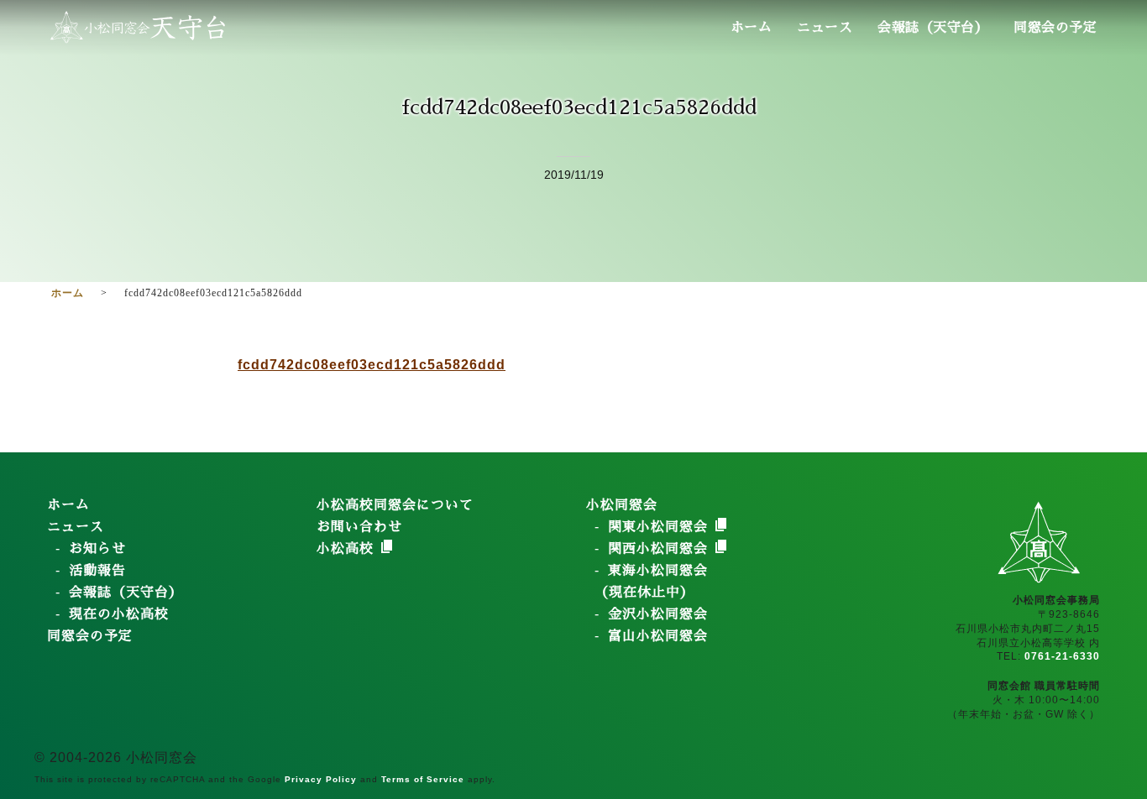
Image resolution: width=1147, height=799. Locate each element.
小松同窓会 (621, 505)
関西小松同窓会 (660, 549)
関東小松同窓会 (660, 527)
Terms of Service (422, 779)
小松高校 (348, 549)
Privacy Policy (321, 779)
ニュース (824, 27)
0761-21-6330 (1062, 656)
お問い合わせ (359, 527)
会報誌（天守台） (932, 27)
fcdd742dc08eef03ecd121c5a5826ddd (371, 365)
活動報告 (97, 570)
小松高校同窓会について (395, 505)
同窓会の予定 (1055, 27)
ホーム (752, 27)
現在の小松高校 (119, 614)
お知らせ (97, 549)
